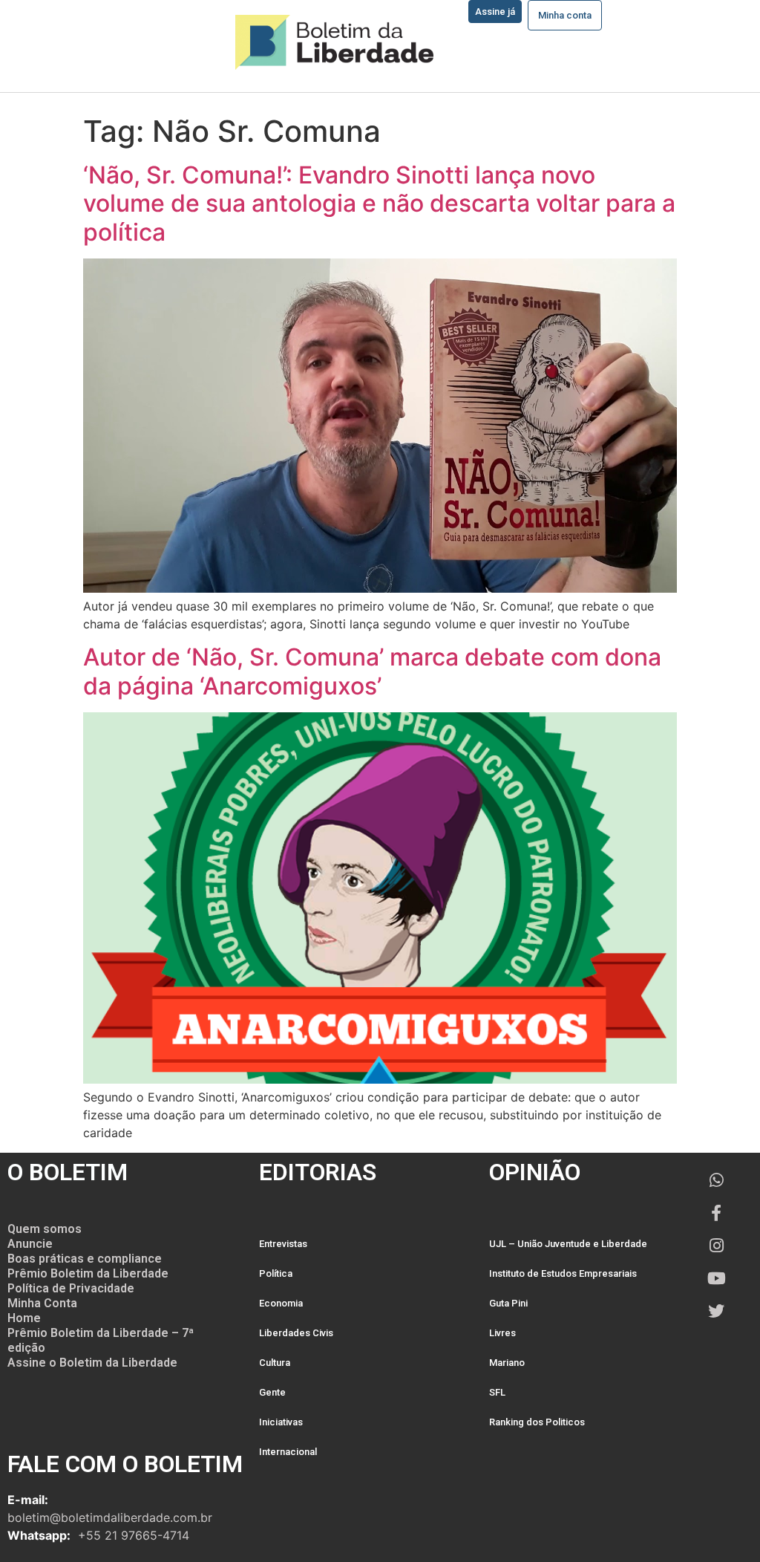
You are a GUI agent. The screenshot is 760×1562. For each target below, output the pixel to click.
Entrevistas (283, 1243)
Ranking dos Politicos (537, 1422)
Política (275, 1273)
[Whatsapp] (716, 1180)
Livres (502, 1332)
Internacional (288, 1451)
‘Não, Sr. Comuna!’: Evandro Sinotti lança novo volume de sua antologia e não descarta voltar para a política (379, 203)
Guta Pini (508, 1303)
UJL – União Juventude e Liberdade (568, 1243)
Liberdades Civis (296, 1332)
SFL (497, 1392)
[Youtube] (716, 1278)
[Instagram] (716, 1245)
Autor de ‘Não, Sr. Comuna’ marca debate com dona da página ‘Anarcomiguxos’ (372, 671)
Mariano (507, 1362)
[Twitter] (716, 1311)
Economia (281, 1303)
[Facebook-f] (716, 1213)
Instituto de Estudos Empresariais (563, 1273)
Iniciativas (281, 1422)
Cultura (274, 1362)
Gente (272, 1392)
